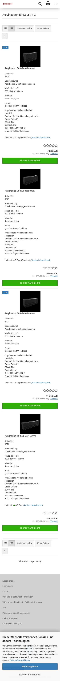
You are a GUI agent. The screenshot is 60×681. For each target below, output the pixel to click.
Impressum (7, 586)
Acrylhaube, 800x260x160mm (20, 313)
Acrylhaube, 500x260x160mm (20, 68)
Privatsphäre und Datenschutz (16, 613)
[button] (5, 28)
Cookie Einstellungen (11, 623)
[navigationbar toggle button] (56, 4)
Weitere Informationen (30, 674)
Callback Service (9, 618)
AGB (4, 607)
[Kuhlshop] (6, 4)
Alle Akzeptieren (30, 666)
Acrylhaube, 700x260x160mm (20, 191)
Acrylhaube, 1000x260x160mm (20, 436)
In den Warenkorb (30, 160)
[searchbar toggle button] (40, 4)
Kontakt (5, 591)
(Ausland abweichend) (40, 137)
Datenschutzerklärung (20, 660)
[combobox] (24, 28)
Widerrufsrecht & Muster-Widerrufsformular (22, 602)
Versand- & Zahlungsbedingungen (17, 597)
